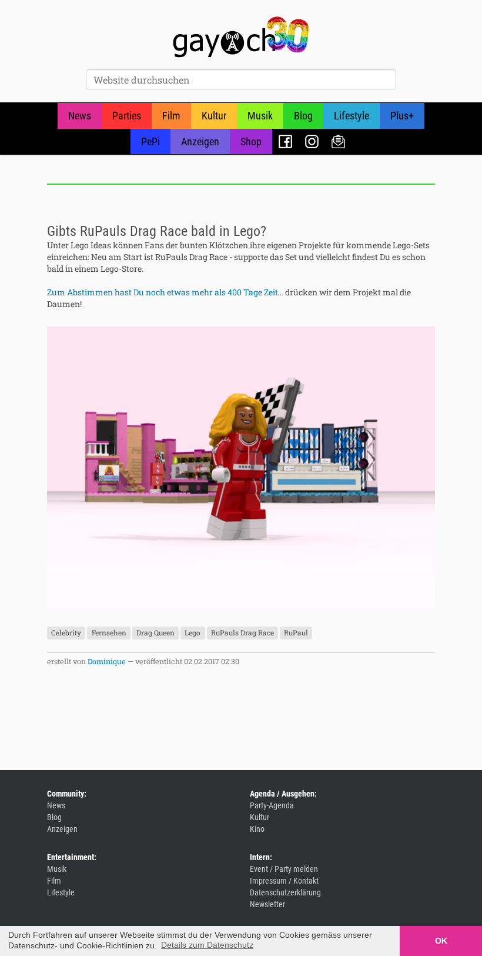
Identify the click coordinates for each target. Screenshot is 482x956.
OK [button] (441, 940)
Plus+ (402, 115)
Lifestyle (351, 115)
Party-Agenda (272, 805)
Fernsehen (109, 632)
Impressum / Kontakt (284, 880)
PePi (150, 141)
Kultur (214, 115)
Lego (192, 632)
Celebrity (66, 632)
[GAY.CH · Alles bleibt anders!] (241, 37)
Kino (257, 829)
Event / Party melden (284, 869)
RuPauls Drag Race (242, 632)
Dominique (107, 661)
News (79, 115)
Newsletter (338, 141)
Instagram (312, 141)
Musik (260, 115)
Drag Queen (155, 632)
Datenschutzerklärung (285, 892)
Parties (126, 115)
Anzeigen (200, 141)
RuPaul (296, 632)
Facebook (285, 141)
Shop (251, 141)
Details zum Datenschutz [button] (207, 945)
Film (171, 115)
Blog (303, 115)
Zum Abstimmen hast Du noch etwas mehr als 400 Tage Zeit (162, 292)
